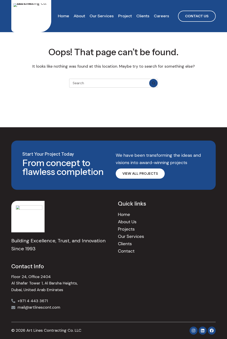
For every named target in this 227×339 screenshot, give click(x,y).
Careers (161, 16)
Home (63, 16)
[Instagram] (194, 331)
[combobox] (109, 83)
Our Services (102, 16)
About (79, 16)
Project (125, 16)
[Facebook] (212, 331)
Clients (142, 16)
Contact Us (197, 16)
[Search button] (153, 83)
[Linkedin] (203, 331)
